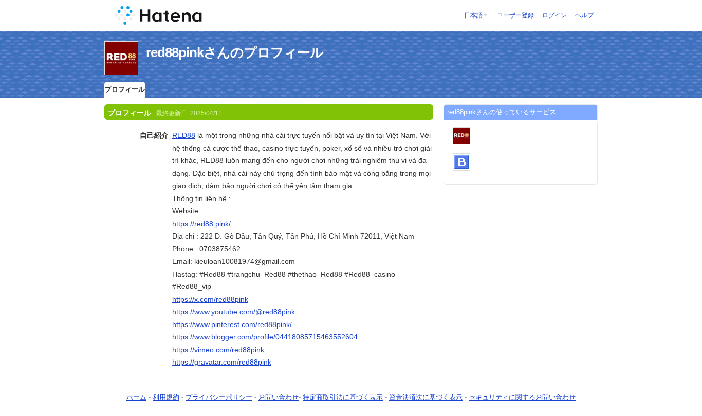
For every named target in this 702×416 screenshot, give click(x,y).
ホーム (136, 397)
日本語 (473, 15)
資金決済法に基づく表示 (426, 397)
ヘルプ (584, 15)
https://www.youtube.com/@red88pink (233, 312)
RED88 (183, 135)
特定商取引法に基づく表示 (343, 397)
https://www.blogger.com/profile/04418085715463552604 (265, 337)
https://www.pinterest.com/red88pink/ (232, 324)
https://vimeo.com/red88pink (218, 350)
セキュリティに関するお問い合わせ (522, 397)
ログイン (554, 15)
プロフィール (125, 89)
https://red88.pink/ (201, 224)
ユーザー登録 (515, 15)
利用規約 (166, 397)
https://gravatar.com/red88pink (221, 362)
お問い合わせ (278, 397)
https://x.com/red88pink (210, 299)
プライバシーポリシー (219, 397)
